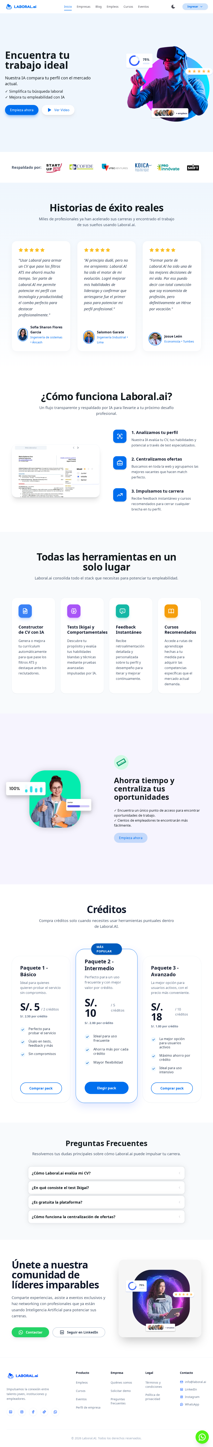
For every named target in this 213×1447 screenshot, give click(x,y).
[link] (20, 7)
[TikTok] (44, 1412)
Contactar (34, 1332)
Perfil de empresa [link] (88, 1407)
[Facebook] (33, 1412)
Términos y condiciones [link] (153, 1384)
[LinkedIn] (11, 1412)
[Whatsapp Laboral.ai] (202, 1437)
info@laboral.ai (195, 1382)
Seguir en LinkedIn (82, 1332)
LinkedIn (191, 1389)
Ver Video (61, 110)
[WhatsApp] (55, 1412)
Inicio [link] (68, 7)
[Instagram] (22, 1412)
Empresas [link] (83, 7)
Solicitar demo (121, 1391)
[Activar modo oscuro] (173, 6)
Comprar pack (41, 1088)
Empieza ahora (21, 110)
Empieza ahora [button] (130, 838)
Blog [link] (98, 7)
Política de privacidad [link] (152, 1397)
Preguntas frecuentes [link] (118, 1401)
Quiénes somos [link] (121, 1382)
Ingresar (192, 6)
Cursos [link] (128, 7)
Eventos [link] (143, 7)
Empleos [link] (113, 7)
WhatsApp (192, 1404)
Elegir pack (106, 1088)
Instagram (192, 1397)
